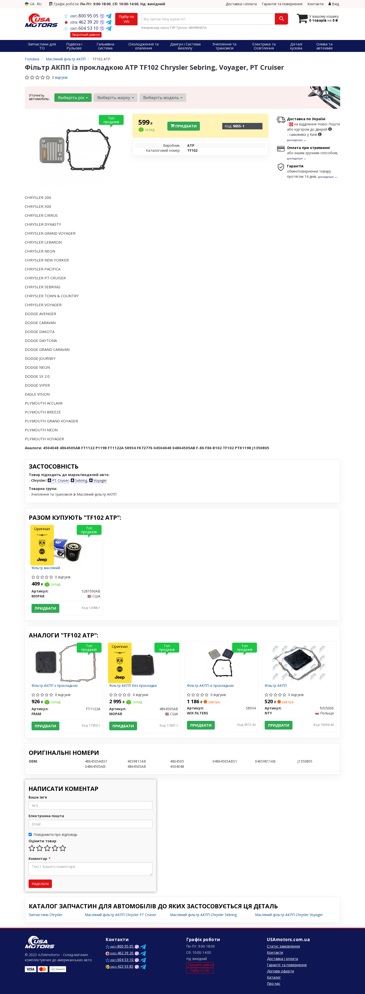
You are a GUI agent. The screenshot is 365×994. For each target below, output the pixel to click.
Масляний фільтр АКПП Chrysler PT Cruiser (120, 914)
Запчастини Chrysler (45, 914)
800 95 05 (85, 16)
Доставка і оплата (241, 3)
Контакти (315, 3)
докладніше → (296, 140)
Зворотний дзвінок (86, 35)
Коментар (39, 858)
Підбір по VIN (126, 19)
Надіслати (40, 883)
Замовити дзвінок (201, 965)
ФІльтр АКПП (276, 686)
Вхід (335, 3)
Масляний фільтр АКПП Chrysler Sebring (203, 914)
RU (39, 3)
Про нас (273, 983)
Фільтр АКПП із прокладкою (210, 686)
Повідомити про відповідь (55, 834)
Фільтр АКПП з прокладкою (55, 686)
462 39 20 (85, 22)
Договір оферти (280, 971)
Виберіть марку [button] (114, 97)
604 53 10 (85, 28)
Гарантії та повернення (287, 964)
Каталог (274, 977)
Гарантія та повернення (282, 3)
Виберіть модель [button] (161, 97)
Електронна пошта (46, 815)
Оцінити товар (42, 841)
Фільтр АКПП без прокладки (133, 686)
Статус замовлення (283, 946)
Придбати (185, 125)
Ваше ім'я (38, 797)
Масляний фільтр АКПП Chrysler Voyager (289, 914)
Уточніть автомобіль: (39, 97)
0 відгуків (60, 77)
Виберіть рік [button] (71, 97)
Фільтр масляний (46, 568)
